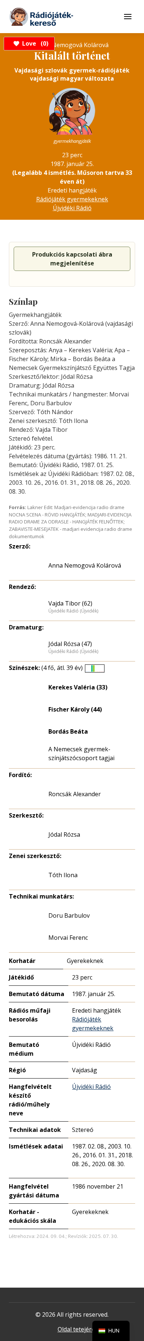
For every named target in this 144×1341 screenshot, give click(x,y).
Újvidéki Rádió (72, 208)
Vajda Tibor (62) (70, 603)
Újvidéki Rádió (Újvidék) (73, 611)
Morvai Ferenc (68, 938)
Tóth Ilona (63, 875)
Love (34, 43)
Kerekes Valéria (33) (77, 687)
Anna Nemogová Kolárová (84, 565)
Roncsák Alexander (74, 794)
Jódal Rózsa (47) (70, 644)
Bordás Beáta (68, 731)
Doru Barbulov (69, 915)
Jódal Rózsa (64, 834)
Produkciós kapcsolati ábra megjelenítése (72, 258)
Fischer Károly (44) (75, 709)
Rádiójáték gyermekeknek (72, 199)
